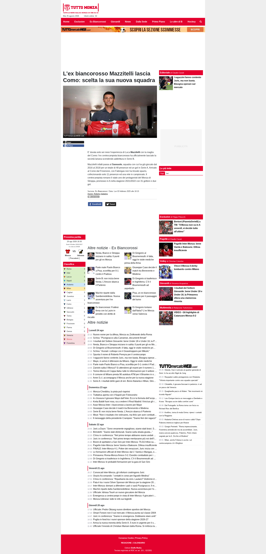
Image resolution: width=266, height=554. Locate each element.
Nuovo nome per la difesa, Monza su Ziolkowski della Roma (122, 334)
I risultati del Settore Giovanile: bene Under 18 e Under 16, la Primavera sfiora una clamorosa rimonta (142, 341)
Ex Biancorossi (101, 191)
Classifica (69, 264)
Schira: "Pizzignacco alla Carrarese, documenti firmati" (120, 338)
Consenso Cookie (126, 538)
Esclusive (165, 217)
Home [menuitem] (66, 21)
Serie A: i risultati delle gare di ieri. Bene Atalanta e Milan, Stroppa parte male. (131, 381)
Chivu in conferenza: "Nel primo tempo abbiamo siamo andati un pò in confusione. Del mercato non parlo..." (145, 435)
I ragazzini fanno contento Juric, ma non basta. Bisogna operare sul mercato (130, 358)
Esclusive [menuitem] (79, 21)
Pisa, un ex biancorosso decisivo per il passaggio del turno (144, 296)
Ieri (167, 173)
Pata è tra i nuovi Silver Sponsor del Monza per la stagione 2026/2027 (127, 482)
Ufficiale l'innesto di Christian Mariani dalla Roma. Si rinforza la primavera (129, 526)
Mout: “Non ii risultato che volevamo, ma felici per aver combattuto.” (126, 415)
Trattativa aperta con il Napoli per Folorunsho (115, 395)
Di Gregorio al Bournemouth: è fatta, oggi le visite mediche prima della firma (130, 348)
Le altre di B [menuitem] (176, 21)
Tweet (112, 204)
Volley (163, 261)
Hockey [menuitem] (192, 21)
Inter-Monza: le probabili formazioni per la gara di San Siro (121, 462)
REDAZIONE (126, 543)
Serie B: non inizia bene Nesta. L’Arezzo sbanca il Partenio (107, 281)
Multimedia (165, 307)
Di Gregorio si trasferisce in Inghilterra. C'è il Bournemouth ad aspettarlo (128, 458)
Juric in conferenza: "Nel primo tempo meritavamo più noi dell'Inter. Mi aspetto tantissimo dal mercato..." (143, 438)
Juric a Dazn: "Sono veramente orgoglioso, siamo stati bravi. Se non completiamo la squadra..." (139, 428)
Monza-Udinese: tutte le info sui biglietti (112, 499)
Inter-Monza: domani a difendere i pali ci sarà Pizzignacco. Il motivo (126, 486)
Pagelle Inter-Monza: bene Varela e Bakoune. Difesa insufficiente (125, 445)
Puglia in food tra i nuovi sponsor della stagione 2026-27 (120, 519)
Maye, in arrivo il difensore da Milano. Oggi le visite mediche (122, 361)
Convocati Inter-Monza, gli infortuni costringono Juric (118, 472)
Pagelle (164, 239)
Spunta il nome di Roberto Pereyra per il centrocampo (119, 354)
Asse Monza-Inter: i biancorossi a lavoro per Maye (117, 405)
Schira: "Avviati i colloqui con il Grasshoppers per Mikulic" (121, 351)
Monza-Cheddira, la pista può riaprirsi (111, 391)
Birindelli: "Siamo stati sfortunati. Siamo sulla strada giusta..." (123, 432)
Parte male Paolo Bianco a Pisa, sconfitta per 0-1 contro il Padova (108, 270)
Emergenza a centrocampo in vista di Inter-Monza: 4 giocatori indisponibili (129, 495)
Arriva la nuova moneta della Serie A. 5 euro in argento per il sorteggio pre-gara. (132, 523)
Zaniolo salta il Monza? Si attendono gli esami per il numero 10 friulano (128, 368)
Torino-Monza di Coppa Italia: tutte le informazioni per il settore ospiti (126, 371)
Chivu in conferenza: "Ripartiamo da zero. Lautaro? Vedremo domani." (127, 479)
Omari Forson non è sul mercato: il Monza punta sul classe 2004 (124, 513)
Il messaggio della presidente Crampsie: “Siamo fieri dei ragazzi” (124, 418)
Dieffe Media (136, 548)
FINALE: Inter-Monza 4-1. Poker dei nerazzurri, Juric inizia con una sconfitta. (130, 448)
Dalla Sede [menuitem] (141, 21)
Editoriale (165, 72)
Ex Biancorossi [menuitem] (98, 21)
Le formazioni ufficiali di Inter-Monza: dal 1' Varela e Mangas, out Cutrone (129, 452)
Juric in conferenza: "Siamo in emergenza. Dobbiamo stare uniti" (124, 516)
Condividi (96, 204)
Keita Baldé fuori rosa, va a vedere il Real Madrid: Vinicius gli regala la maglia (131, 401)
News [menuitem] (128, 21)
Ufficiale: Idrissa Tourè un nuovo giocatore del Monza (119, 492)
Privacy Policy (141, 538)
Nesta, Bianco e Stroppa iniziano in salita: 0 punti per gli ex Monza (108, 256)
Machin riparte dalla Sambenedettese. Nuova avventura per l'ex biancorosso (130, 489)
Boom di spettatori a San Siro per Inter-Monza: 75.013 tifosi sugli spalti (127, 442)
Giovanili (164, 283)
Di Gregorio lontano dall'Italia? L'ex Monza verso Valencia (143, 310)
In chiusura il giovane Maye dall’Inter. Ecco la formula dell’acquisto (125, 398)
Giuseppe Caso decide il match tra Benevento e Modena (144, 270)
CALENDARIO (139, 543)
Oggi (162, 173)
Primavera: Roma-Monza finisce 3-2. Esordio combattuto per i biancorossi (129, 455)
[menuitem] (200, 22)
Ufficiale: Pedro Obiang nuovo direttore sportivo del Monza (121, 509)
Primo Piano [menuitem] (158, 21)
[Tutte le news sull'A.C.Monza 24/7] (81, 8)
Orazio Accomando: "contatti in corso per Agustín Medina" (121, 476)
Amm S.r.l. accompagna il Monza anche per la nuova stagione (123, 378)
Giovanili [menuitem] (115, 21)
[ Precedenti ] (74, 258)
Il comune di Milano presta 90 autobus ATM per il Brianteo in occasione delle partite (134, 374)
